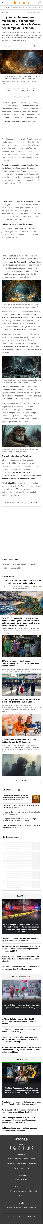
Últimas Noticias (19, 1168)
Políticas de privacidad (29, 1207)
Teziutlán (33, 564)
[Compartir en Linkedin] (23, 90)
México (4, 13)
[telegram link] (28, 1148)
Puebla (5, 568)
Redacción (18, 1179)
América (10, 1158)
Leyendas (6, 564)
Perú (24, 1163)
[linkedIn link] (32, 1148)
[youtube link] (23, 1148)
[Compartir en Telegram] (28, 90)
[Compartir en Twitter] (18, 90)
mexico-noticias (16, 568)
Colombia (25, 1158)
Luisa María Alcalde (24, 7)
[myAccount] (39, 2)
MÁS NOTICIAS (21, 781)
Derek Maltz (6, 7)
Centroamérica (32, 1163)
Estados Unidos (11, 1163)
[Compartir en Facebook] (14, 90)
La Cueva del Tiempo (19, 564)
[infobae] (21, 3)
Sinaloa (14, 7)
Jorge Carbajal (35, 7)
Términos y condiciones (14, 1207)
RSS (27, 1168)
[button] (3, 3)
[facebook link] (10, 1148)
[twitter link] (14, 1148)
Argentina (18, 1158)
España (32, 1158)
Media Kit (21, 1196)
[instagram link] (19, 1148)
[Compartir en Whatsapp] (9, 90)
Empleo (25, 1179)
